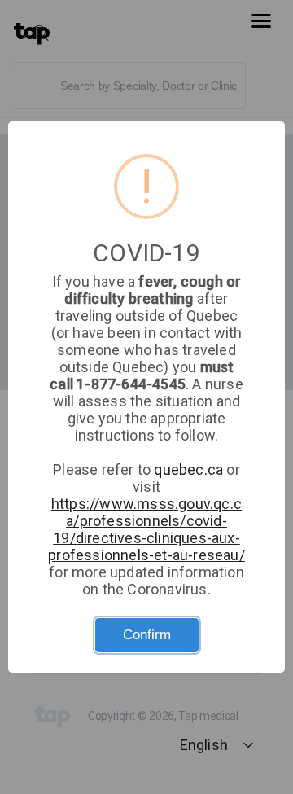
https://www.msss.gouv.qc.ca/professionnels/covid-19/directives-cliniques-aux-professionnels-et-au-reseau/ (146, 529)
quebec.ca (188, 469)
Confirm (147, 635)
